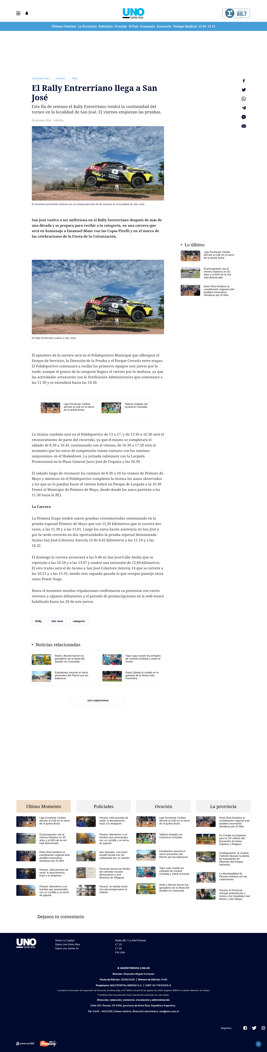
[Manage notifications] (258, 1044)
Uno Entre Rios (40, 78)
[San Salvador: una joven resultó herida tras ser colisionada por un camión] (103, 856)
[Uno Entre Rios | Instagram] (263, 1028)
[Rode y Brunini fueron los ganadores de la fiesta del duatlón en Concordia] (62, 659)
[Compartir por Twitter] (243, 89)
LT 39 (202, 26)
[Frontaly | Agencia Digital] (45, 1044)
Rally (74, 78)
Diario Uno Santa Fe (67, 948)
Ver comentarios (98, 700)
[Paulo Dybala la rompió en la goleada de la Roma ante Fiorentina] (133, 676)
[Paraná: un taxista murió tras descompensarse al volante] (103, 890)
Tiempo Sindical (185, 26)
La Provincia (87, 26)
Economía (147, 26)
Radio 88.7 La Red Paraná (130, 940)
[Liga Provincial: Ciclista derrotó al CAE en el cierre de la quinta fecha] (69, 407)
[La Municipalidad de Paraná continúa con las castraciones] (223, 877)
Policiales (105, 26)
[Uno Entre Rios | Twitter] (254, 1028)
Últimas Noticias (64, 26)
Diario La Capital (64, 940)
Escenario (164, 26)
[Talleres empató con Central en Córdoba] (128, 407)
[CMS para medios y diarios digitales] (25, 1043)
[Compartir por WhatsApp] (243, 99)
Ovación (121, 26)
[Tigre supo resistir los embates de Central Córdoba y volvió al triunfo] (133, 659)
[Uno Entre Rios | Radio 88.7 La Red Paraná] (235, 13)
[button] (18, 13)
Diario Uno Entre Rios (67, 944)
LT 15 (211, 26)
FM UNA (120, 952)
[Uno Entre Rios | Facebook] (245, 1028)
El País (134, 26)
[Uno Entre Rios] (133, 13)
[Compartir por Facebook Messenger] (243, 117)
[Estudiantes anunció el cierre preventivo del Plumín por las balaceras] (62, 676)
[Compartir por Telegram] (243, 108)
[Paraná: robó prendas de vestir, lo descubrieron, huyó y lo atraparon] (43, 873)
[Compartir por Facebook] (243, 80)
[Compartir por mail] (243, 126)
